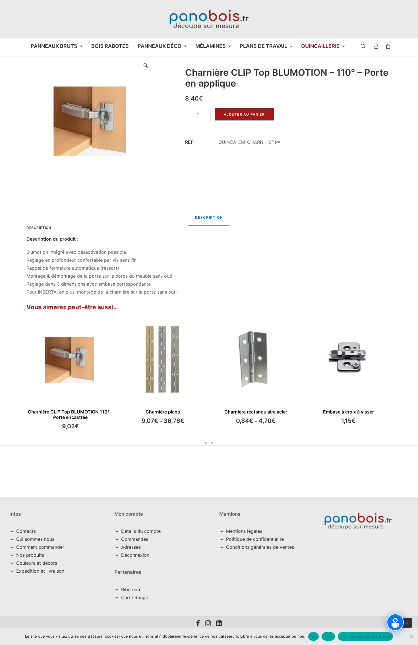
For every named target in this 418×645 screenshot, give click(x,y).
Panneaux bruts (54, 46)
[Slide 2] (212, 443)
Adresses (131, 547)
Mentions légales (244, 531)
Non (328, 636)
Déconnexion (135, 555)
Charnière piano (163, 412)
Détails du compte (141, 531)
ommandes (136, 539)
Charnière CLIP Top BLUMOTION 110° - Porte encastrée (70, 414)
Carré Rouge (134, 597)
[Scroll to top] (407, 622)
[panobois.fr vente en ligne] (209, 19)
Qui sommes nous (35, 539)
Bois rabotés (110, 46)
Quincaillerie (320, 46)
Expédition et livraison (40, 571)
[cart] (386, 46)
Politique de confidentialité (255, 539)
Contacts (26, 531)
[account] (375, 46)
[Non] (411, 636)
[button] (358, 46)
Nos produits (30, 555)
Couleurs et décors (36, 563)
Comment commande (39, 547)
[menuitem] (56, 46)
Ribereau (130, 589)
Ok (313, 636)
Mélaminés (210, 46)
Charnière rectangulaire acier (255, 412)
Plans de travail (263, 46)
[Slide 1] (206, 443)
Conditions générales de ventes (260, 547)
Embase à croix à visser (348, 412)
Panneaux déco (159, 46)
